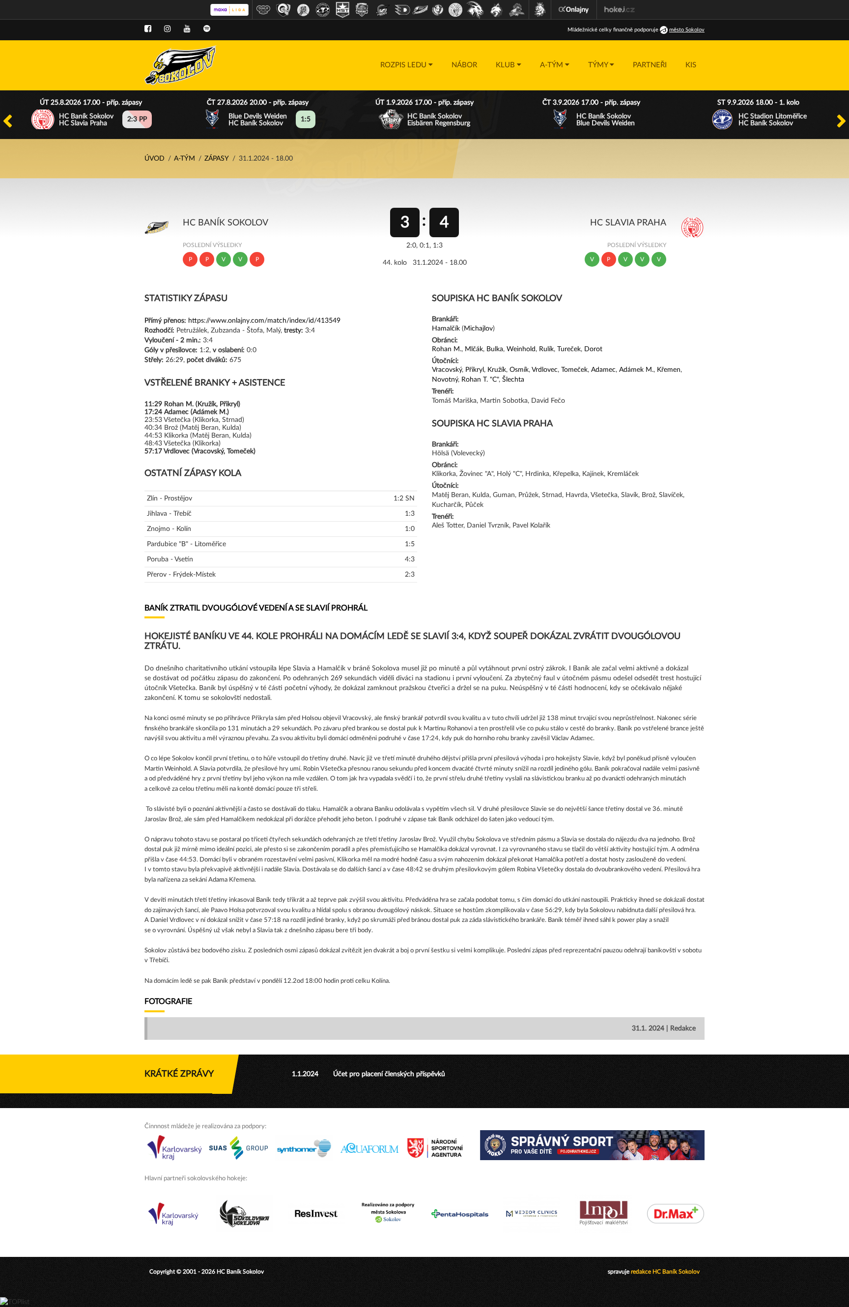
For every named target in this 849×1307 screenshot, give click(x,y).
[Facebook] (147, 29)
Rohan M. (446, 349)
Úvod (154, 158)
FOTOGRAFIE (168, 1001)
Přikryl (474, 369)
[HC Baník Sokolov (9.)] (420, 10)
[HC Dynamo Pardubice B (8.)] (402, 10)
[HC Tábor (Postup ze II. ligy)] (517, 10)
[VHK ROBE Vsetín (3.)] (303, 10)
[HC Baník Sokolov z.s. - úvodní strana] (180, 65)
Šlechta (513, 379)
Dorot (593, 349)
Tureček (569, 349)
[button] (406, 65)
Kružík (496, 369)
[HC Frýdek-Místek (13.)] (497, 10)
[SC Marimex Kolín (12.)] (475, 10)
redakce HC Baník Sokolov (665, 1272)
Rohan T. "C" (480, 379)
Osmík (519, 369)
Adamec (603, 369)
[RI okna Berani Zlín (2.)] (283, 10)
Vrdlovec (545, 369)
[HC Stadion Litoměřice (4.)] (323, 10)
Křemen (668, 369)
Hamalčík (446, 328)
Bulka (494, 349)
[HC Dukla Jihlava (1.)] (263, 10)
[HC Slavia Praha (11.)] (455, 10)
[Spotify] (206, 29)
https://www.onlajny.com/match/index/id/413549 (264, 320)
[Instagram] (167, 29)
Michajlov (478, 328)
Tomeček (574, 369)
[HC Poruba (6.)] (362, 10)
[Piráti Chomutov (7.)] (383, 10)
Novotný (445, 379)
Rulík (546, 349)
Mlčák (474, 349)
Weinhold (521, 349)
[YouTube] (187, 29)
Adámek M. (636, 369)
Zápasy (216, 158)
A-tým (184, 158)
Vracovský (447, 369)
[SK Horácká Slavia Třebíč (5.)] (342, 10)
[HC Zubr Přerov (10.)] (438, 10)
